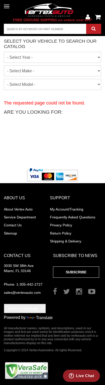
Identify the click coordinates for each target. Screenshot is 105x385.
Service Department (20, 217)
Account (88, 17)
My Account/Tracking (66, 209)
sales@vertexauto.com (22, 292)
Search (93, 29)
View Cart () (98, 17)
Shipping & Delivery (65, 241)
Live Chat (85, 376)
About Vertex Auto (18, 209)
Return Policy (60, 233)
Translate (44, 318)
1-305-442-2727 (23, 284)
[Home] (52, 10)
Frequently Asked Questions (72, 217)
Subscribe (76, 272)
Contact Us (13, 225)
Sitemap (10, 233)
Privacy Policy (61, 225)
